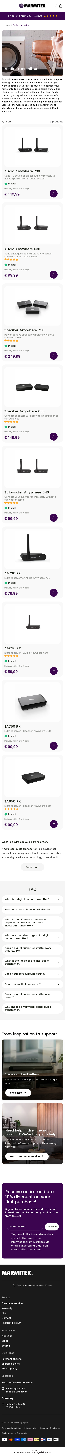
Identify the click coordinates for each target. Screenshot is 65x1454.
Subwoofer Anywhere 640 (26, 492)
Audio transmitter (21, 25)
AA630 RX (12, 648)
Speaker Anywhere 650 (24, 411)
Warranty (7, 1308)
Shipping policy (11, 1363)
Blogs (5, 1341)
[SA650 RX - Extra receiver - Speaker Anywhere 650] (32, 777)
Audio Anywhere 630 (22, 249)
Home (7, 25)
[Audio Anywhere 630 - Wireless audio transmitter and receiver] (32, 224)
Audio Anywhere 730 (22, 171)
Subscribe (51, 1226)
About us (7, 1336)
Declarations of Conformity (14, 1433)
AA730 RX (12, 573)
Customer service (12, 1303)
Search (6, 1345)
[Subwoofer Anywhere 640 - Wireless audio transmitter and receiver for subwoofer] (32, 468)
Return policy (9, 1368)
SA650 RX (12, 801)
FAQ (4, 1313)
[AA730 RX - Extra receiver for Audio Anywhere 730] (32, 549)
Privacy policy (31, 1428)
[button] (6, 6)
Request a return (11, 1323)
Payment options (12, 1359)
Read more (32, 867)
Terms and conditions (12, 1428)
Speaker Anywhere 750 (24, 330)
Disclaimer (55, 1428)
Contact (6, 1318)
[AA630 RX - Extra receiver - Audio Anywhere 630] (32, 624)
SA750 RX (12, 726)
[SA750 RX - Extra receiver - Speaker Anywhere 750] (32, 702)
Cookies (44, 1428)
